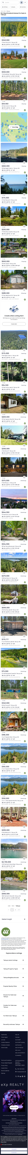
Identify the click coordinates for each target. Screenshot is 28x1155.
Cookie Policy (4, 1068)
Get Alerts (23, 7)
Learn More (20, 1134)
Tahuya (18, 906)
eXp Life (17, 1034)
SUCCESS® (18, 1039)
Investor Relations (5, 1042)
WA (13, 906)
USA (9, 906)
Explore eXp (4, 1034)
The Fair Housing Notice (19, 1131)
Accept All (14, 1149)
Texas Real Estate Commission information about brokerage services (14, 1127)
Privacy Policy (4, 1065)
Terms (22, 1140)
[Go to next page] (18, 909)
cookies (5, 1136)
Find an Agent (4, 1037)
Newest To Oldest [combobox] (14, 7)
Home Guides (4, 1047)
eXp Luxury (17, 1050)
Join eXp (3, 1039)
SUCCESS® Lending (20, 1042)
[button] (14, 919)
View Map (15, 127)
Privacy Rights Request (6, 1062)
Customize (14, 1152)
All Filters (6, 7)
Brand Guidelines (5, 1070)
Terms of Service (13, 1121)
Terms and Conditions (6, 1060)
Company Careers (5, 1044)
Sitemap (3, 1073)
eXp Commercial (19, 1047)
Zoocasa (17, 1037)
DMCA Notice (14, 1118)
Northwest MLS (5, 939)
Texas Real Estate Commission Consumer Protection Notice (14, 1128)
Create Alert (14, 324)
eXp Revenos (18, 1044)
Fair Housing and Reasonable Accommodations (14, 1122)
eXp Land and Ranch (20, 1052)
